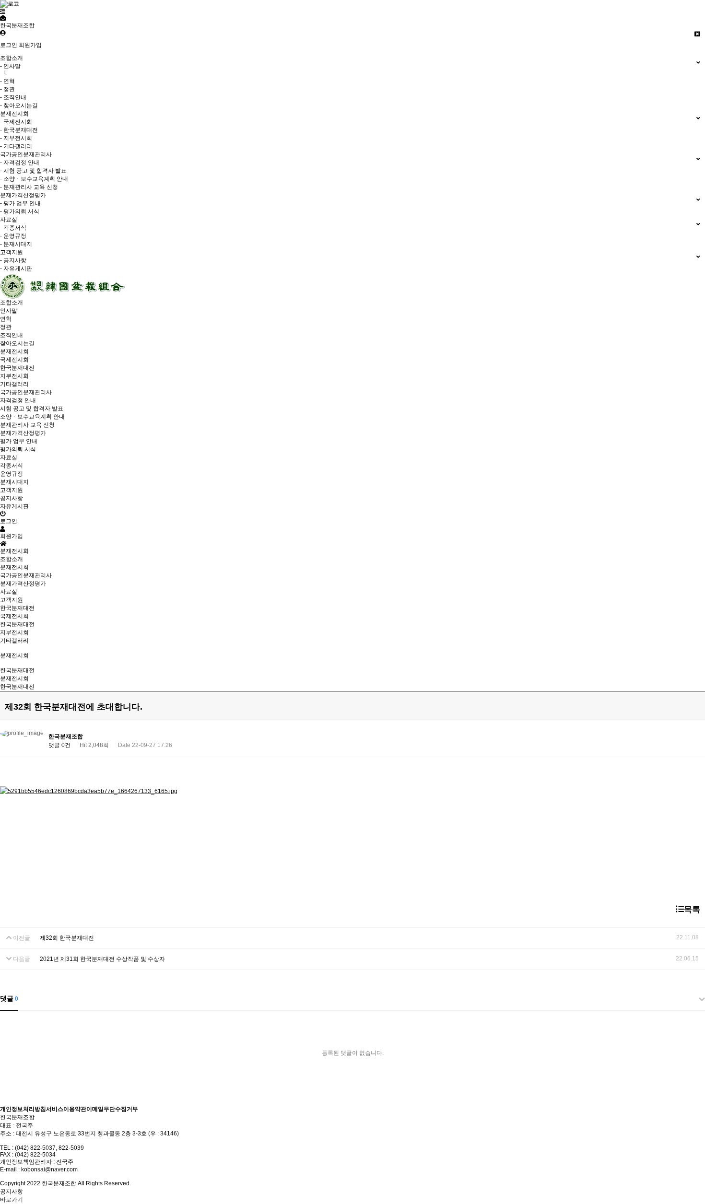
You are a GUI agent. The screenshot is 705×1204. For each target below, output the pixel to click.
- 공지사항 (13, 260)
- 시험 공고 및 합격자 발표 (33, 170)
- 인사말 (10, 66)
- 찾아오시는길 (19, 105)
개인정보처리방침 (23, 1109)
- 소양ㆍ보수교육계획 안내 (34, 178)
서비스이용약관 (66, 1109)
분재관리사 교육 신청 (27, 424)
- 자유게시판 (16, 268)
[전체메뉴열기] (2, 11)
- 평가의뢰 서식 (19, 211)
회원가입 (30, 45)
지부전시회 (14, 376)
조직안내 (11, 335)
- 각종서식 (13, 227)
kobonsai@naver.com (49, 1169)
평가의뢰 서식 (18, 449)
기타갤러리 (14, 384)
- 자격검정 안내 (19, 162)
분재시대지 (14, 482)
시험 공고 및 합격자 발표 (31, 408)
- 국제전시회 (16, 121)
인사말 (8, 310)
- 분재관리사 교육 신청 (29, 187)
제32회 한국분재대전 (67, 938)
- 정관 (7, 89)
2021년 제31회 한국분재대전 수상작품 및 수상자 (102, 959)
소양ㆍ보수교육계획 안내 (32, 416)
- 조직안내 (13, 97)
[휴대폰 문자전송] (3, 18)
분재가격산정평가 (23, 583)
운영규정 (11, 473)
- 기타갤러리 (16, 146)
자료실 (8, 591)
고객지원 (11, 599)
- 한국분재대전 (19, 130)
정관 (6, 327)
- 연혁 (7, 81)
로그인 (8, 45)
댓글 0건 (59, 745)
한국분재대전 (17, 367)
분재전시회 (14, 567)
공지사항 (11, 498)
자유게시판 (14, 506)
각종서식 (11, 465)
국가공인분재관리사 (26, 575)
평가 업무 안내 (18, 441)
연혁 (6, 319)
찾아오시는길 (17, 343)
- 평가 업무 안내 (20, 203)
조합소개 (11, 559)
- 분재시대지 (16, 244)
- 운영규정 (13, 236)
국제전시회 (14, 359)
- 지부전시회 (16, 138)
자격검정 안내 (18, 400)
